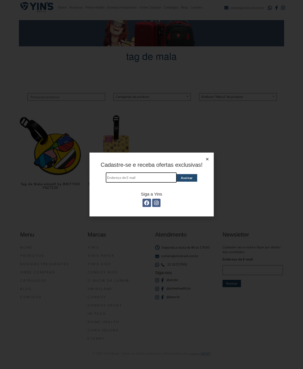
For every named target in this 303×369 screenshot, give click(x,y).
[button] (207, 159)
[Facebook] (147, 203)
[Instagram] (156, 203)
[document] (151, 184)
